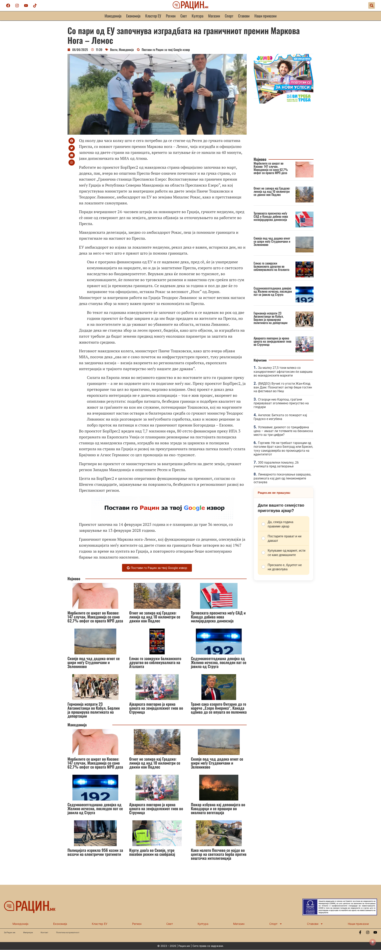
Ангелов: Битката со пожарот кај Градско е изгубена (280, 417)
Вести (113, 49)
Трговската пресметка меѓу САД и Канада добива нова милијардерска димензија (218, 617)
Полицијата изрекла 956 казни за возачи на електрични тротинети (95, 852)
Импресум (28, 932)
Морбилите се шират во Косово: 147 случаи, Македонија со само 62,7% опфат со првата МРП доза (95, 617)
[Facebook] (8, 6)
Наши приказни (265, 16)
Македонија (113, 16)
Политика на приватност (67, 932)
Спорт (229, 16)
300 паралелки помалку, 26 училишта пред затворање (276, 464)
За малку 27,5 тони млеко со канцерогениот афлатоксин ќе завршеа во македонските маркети (283, 371)
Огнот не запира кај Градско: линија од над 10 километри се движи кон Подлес (154, 617)
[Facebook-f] (360, 932)
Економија (133, 16)
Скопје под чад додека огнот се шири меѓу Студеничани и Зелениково (93, 662)
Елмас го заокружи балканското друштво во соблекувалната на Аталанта (155, 662)
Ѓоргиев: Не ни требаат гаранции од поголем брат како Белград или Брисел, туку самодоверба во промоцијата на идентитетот (283, 448)
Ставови (244, 16)
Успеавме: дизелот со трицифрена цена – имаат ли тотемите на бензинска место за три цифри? (283, 431)
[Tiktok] (35, 6)
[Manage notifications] (372, 942)
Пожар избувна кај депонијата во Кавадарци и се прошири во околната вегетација (218, 808)
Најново (73, 578)
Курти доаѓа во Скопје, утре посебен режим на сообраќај (152, 852)
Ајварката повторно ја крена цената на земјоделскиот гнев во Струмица (156, 708)
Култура (197, 16)
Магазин (214, 16)
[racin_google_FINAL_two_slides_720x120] (162, 518)
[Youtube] (26, 6)
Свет (183, 16)
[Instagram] (17, 6)
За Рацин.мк (9, 932)
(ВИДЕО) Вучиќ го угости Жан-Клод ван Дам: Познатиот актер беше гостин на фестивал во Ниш (283, 387)
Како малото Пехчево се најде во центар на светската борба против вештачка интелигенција (218, 854)
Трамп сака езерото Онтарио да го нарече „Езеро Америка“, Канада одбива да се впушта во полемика (219, 708)
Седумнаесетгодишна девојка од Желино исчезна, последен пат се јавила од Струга (218, 662)
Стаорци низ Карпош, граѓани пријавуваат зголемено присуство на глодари (281, 403)
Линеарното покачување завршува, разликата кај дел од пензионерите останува (282, 478)
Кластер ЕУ (153, 16)
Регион (171, 16)
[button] (371, 5)
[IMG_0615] (283, 102)
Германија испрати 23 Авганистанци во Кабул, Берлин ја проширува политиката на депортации (93, 710)
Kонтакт (44, 932)
